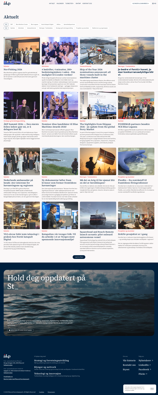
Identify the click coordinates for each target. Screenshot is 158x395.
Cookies (41, 392)
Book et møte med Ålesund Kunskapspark (16, 379)
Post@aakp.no (8, 377)
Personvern (51, 392)
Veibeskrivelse (8, 365)
